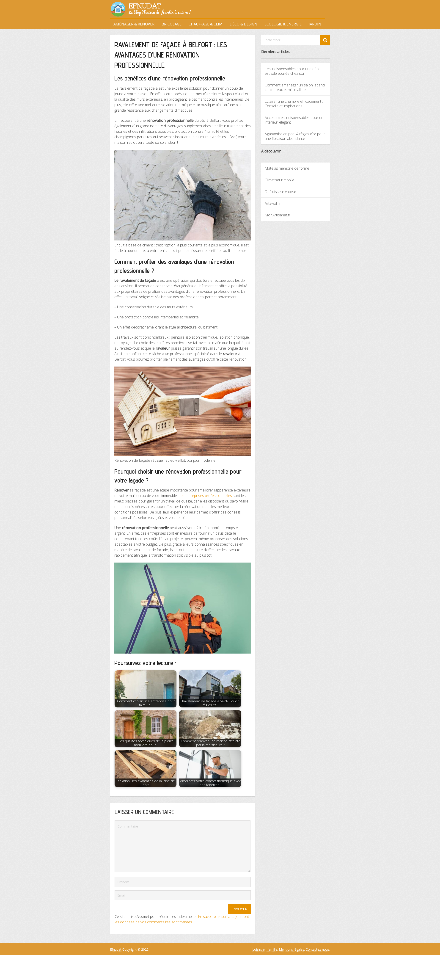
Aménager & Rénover (133, 24)
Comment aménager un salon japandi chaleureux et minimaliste (295, 87)
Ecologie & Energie (283, 24)
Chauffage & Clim (206, 24)
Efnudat (115, 949)
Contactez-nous (317, 949)
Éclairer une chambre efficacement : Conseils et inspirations (294, 103)
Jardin (315, 24)
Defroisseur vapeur (280, 191)
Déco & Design (243, 24)
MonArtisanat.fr (277, 215)
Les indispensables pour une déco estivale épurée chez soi (293, 71)
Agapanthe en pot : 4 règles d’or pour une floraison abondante (295, 136)
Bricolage (172, 24)
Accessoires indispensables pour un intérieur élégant (294, 120)
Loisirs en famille (264, 949)
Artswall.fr (273, 203)
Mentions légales (291, 949)
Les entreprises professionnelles (205, 495)
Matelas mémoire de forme (287, 168)
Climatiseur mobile (279, 179)
